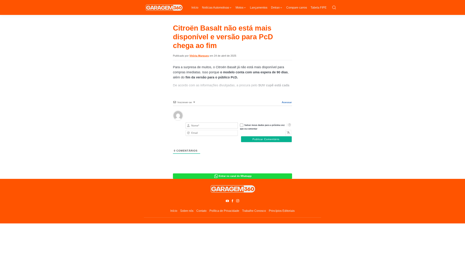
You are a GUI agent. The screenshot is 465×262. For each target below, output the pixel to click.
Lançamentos (258, 7)
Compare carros (296, 7)
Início (194, 7)
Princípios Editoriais (282, 210)
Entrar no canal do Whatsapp (235, 176)
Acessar (286, 102)
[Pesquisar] (334, 7)
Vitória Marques (199, 55)
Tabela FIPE (319, 7)
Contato (201, 210)
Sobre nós (186, 210)
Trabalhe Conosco (254, 210)
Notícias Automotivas (215, 7)
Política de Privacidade (224, 210)
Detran (275, 7)
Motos (239, 7)
